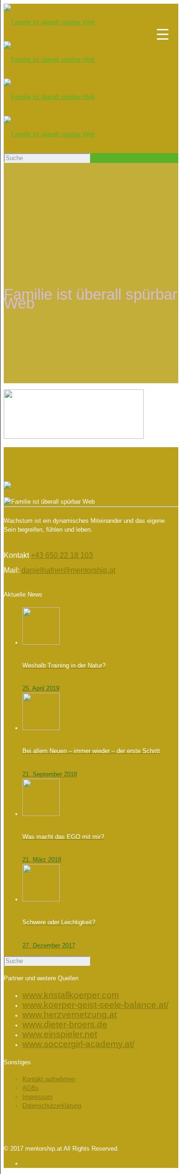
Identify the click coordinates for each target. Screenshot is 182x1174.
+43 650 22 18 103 (62, 555)
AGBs (30, 1087)
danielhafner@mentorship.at (68, 570)
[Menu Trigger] (162, 33)
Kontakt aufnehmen (48, 1079)
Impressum (37, 1096)
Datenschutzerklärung (51, 1105)
